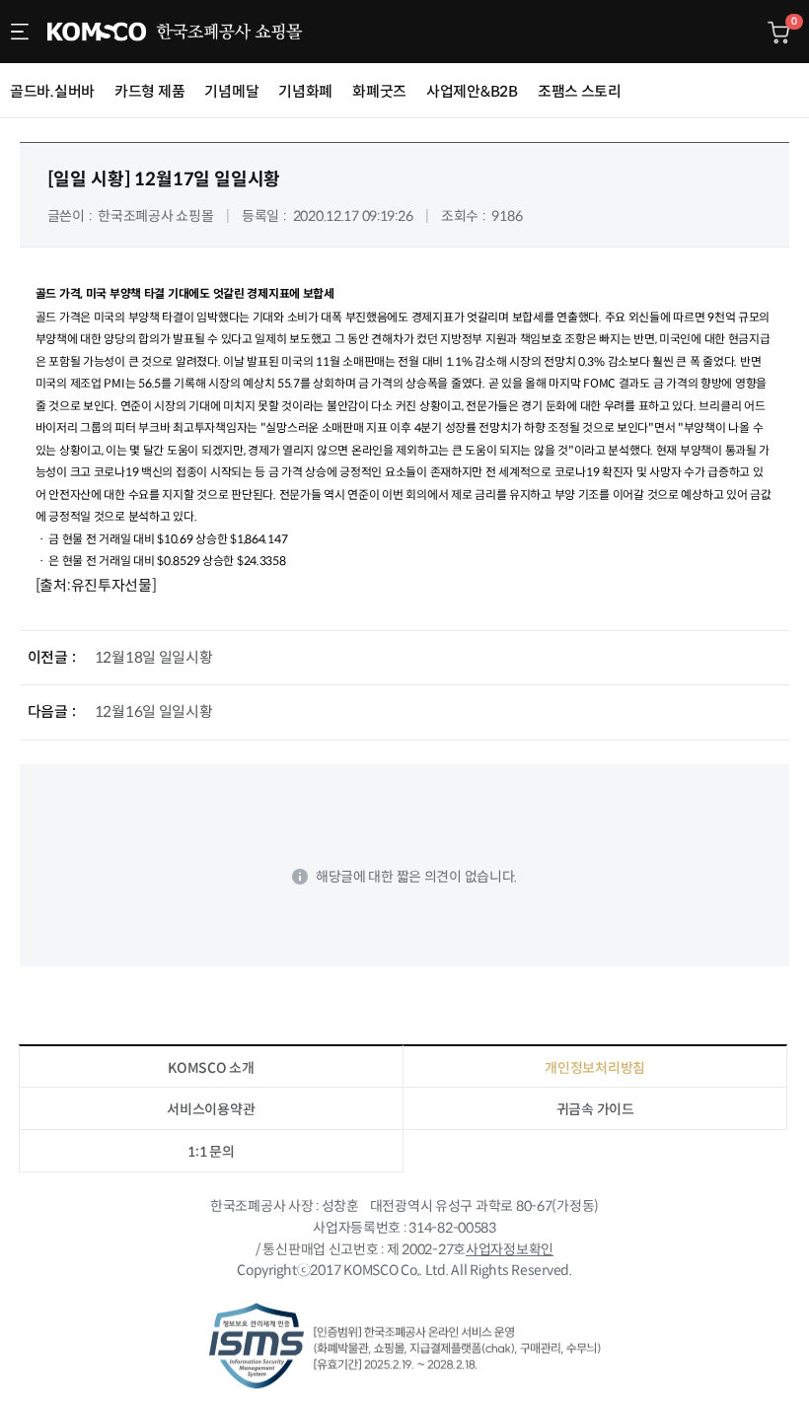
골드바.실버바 (52, 91)
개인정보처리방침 (595, 1068)
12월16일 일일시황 (154, 711)
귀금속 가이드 (595, 1109)
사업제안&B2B (472, 91)
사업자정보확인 (509, 1249)
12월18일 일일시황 (154, 657)
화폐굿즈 (379, 91)
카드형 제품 (149, 91)
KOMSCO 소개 (211, 1068)
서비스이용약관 (211, 1109)
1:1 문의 (210, 1152)
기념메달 (231, 91)
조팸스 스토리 (580, 91)
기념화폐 (305, 91)
